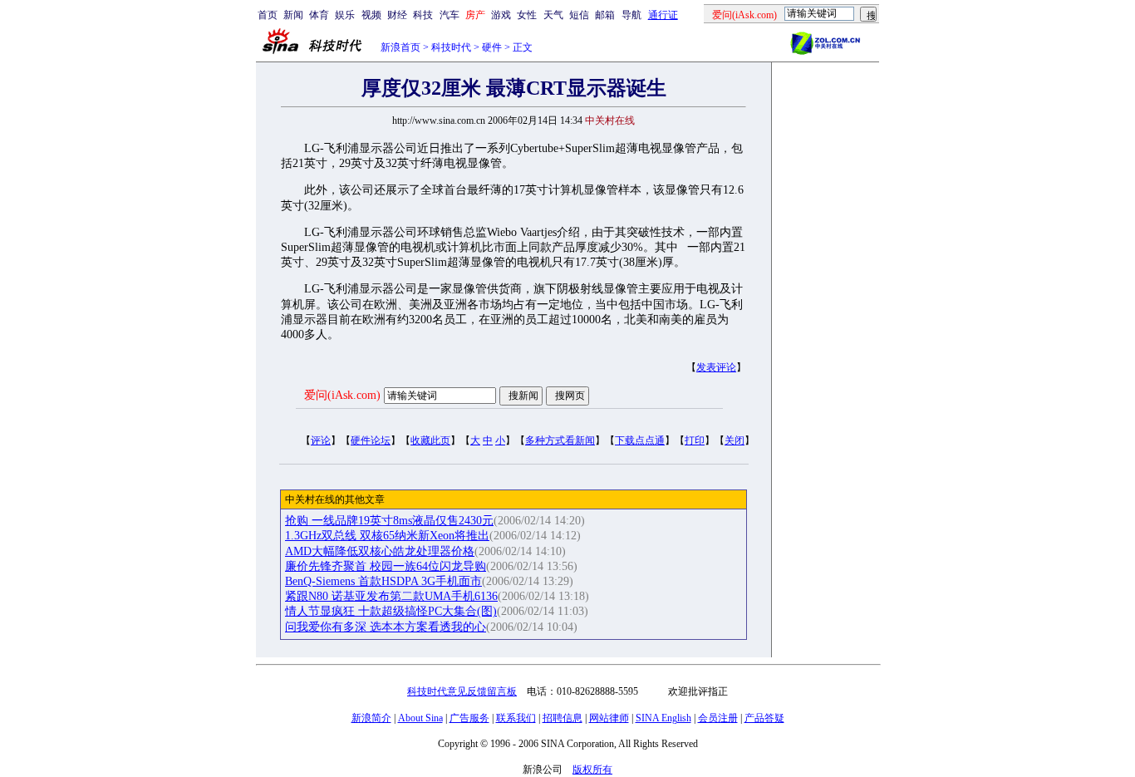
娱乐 (345, 15)
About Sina (420, 718)
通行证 (663, 15)
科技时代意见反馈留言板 (462, 691)
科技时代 (451, 47)
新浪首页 (400, 47)
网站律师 (609, 718)
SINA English (663, 718)
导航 (631, 15)
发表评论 (716, 367)
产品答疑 (764, 718)
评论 (321, 440)
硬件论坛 (371, 440)
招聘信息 (562, 718)
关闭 (734, 440)
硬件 (492, 47)
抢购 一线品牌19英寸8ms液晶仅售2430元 (389, 520)
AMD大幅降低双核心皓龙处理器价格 (379, 551)
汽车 (449, 15)
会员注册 (718, 718)
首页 (268, 15)
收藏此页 (430, 440)
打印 (695, 440)
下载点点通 (640, 440)
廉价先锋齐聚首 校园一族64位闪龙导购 (385, 566)
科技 (423, 15)
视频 (371, 15)
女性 (527, 15)
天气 (553, 15)
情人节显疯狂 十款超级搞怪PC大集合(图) (391, 611)
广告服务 (469, 718)
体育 (319, 15)
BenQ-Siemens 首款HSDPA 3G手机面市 (383, 581)
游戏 (501, 15)
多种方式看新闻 (560, 440)
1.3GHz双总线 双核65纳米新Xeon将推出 (387, 535)
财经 (397, 15)
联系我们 (516, 718)
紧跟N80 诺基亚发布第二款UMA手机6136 (391, 596)
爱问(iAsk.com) (342, 395)
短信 (579, 15)
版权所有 (592, 769)
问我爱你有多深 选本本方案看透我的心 (385, 627)
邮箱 (605, 15)
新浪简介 (371, 718)
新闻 (293, 15)
